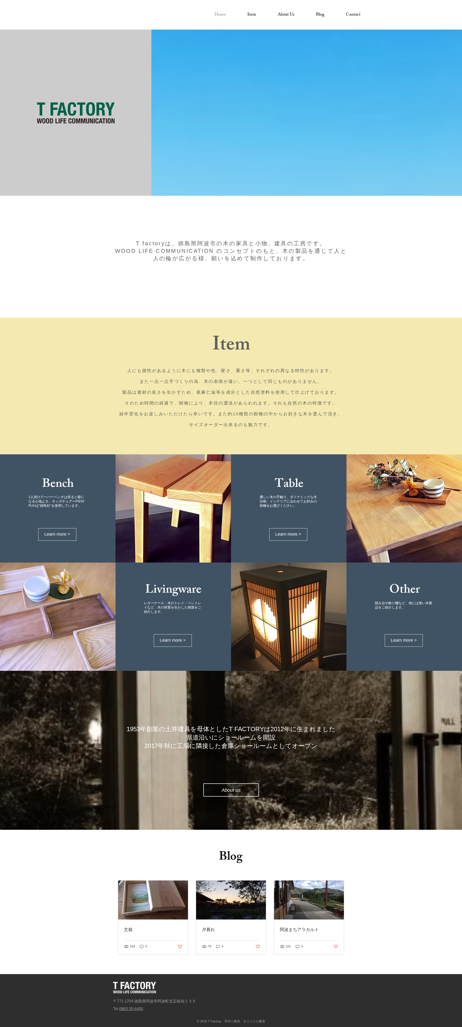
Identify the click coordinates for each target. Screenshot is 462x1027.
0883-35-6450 (131, 1009)
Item (231, 346)
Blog (231, 857)
